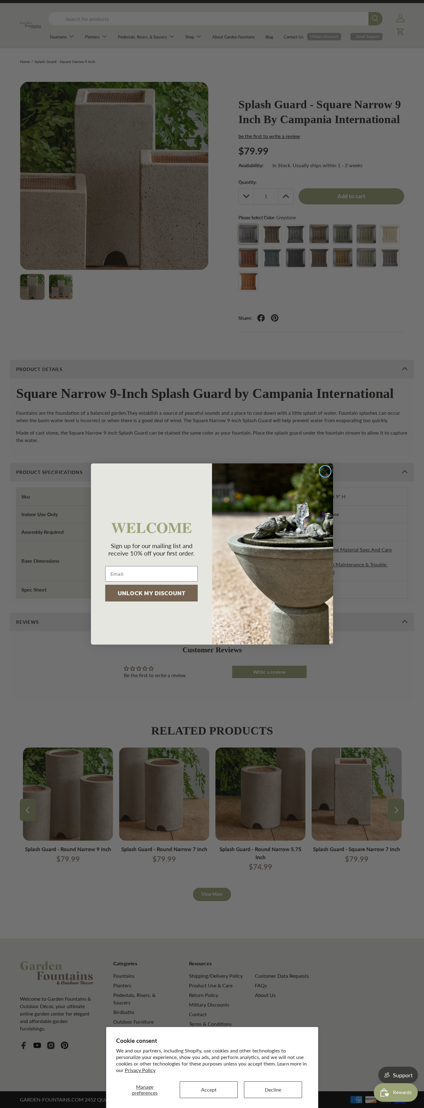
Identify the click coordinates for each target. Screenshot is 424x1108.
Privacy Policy (140, 1070)
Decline (273, 1089)
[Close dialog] (325, 471)
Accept (209, 1089)
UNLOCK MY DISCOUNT (152, 593)
